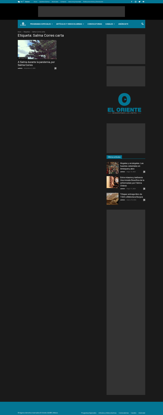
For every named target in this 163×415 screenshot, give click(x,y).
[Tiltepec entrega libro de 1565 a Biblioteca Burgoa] (112, 199)
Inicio (35, 2)
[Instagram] (135, 1)
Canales (109, 24)
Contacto (63, 2)
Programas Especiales (40, 24)
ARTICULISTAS (22, 58)
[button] (142, 24)
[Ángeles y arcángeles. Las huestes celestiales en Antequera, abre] (112, 168)
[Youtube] (143, 1)
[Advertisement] (81, 11)
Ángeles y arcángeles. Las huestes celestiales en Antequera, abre (132, 166)
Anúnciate (55, 2)
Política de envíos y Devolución (93, 2)
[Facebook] (131, 1)
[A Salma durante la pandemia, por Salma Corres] (37, 49)
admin (20, 68)
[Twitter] (139, 1)
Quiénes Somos (44, 2)
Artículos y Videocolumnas (69, 24)
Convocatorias (94, 24)
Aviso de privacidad (74, 2)
